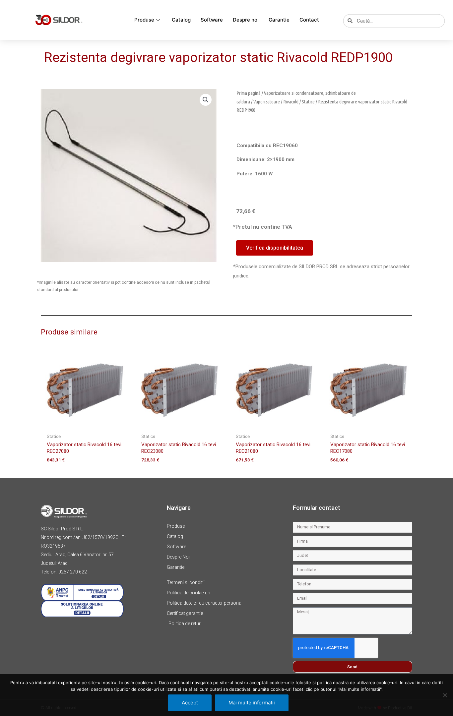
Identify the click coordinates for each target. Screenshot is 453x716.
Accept (190, 702)
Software (212, 20)
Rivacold (290, 101)
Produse (144, 20)
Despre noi (246, 20)
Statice (308, 101)
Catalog (181, 20)
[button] (206, 100)
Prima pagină (248, 93)
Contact (309, 20)
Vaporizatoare (266, 101)
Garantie (279, 20)
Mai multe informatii (251, 702)
